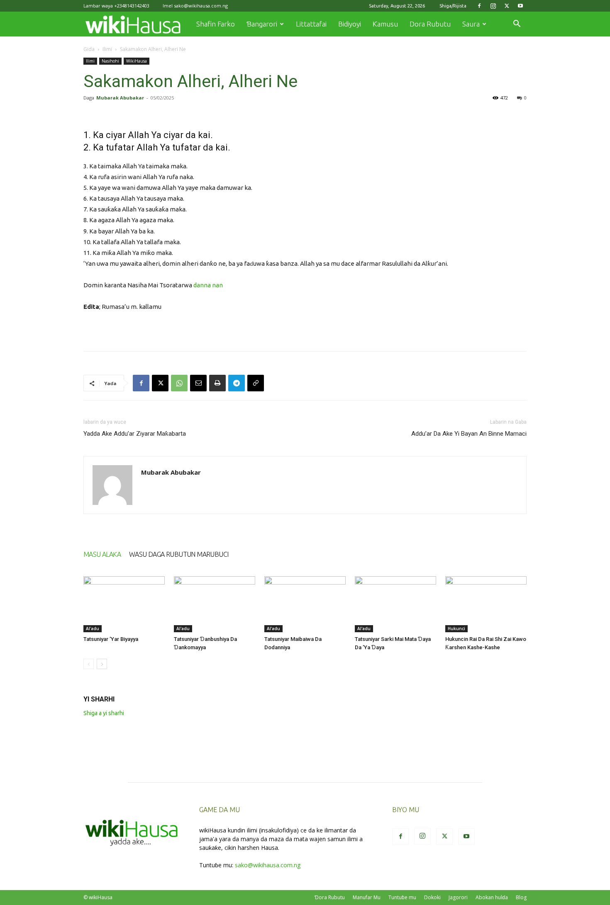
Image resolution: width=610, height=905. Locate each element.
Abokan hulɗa (492, 897)
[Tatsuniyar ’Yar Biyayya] (124, 604)
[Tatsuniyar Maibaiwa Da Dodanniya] (305, 604)
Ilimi (107, 49)
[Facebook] (479, 6)
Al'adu (92, 628)
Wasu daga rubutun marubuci (178, 554)
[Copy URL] (255, 383)
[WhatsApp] (179, 383)
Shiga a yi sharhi (103, 713)
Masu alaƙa (102, 554)
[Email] (198, 383)
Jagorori (458, 897)
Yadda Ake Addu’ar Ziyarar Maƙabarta (134, 433)
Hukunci (456, 628)
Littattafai (311, 24)
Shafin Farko (215, 24)
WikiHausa (136, 61)
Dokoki (432, 897)
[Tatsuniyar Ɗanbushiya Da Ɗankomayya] (214, 604)
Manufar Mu (367, 897)
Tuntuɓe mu (402, 897)
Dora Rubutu (430, 24)
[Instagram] (493, 6)
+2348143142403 (131, 5)
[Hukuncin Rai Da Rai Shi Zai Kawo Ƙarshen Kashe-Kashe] (486, 604)
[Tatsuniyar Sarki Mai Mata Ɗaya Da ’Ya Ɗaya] (395, 604)
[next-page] (102, 664)
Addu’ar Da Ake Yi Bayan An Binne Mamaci (469, 433)
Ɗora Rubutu (330, 897)
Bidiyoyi (349, 24)
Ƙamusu (385, 24)
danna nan (208, 285)
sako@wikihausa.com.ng (201, 5)
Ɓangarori (261, 24)
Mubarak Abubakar (120, 98)
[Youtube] (520, 6)
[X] (506, 6)
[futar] (217, 383)
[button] (517, 25)
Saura (471, 24)
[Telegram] (236, 383)
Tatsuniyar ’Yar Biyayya (110, 639)
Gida (89, 49)
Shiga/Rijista (452, 5)
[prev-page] (88, 664)
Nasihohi (110, 61)
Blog (521, 897)
